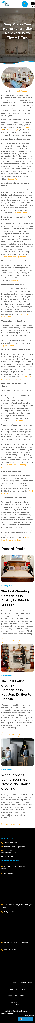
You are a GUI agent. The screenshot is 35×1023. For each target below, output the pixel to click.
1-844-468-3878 (25, 4)
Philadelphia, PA (12, 130)
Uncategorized (6, 586)
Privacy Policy (29, 1016)
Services (15, 982)
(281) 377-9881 (9, 912)
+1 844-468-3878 (10, 843)
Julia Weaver (22, 91)
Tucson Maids (21, 213)
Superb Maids (13, 179)
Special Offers (25, 996)
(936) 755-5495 (10, 950)
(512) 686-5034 (10, 874)
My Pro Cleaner (8, 345)
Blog (11, 989)
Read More (10, 640)
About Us (6, 982)
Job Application (11, 996)
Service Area (20, 989)
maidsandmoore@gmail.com (15, 847)
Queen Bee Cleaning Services (14, 257)
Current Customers (15, 1003)
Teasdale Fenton (16, 421)
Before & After (26, 982)
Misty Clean (15, 280)
